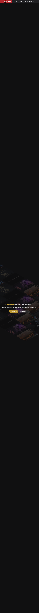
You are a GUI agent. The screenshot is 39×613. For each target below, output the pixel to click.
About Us (26, 1)
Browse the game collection (24, 311)
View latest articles (14, 311)
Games (21, 1)
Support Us (31, 1)
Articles (17, 1)
